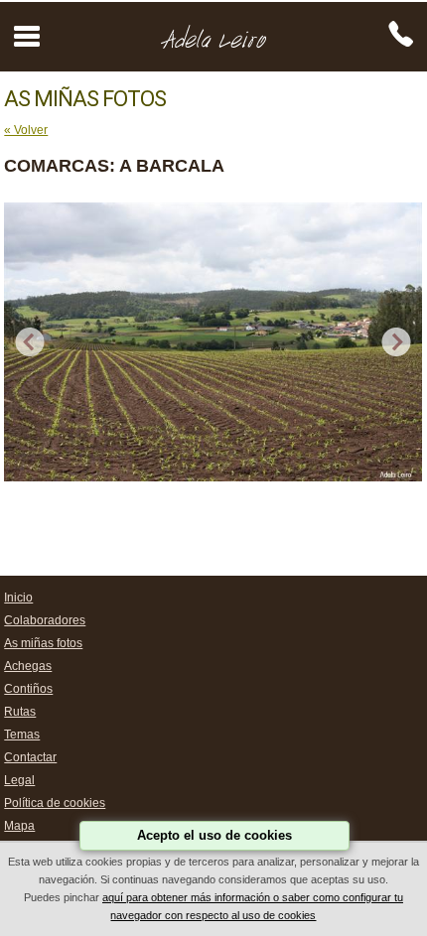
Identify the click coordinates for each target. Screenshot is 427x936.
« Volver (26, 130)
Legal (19, 780)
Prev (30, 342)
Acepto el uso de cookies (214, 835)
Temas (22, 734)
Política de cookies (54, 803)
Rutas (20, 712)
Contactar (30, 757)
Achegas (28, 666)
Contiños (28, 689)
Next (397, 342)
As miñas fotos (43, 643)
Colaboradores (44, 620)
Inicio (18, 597)
